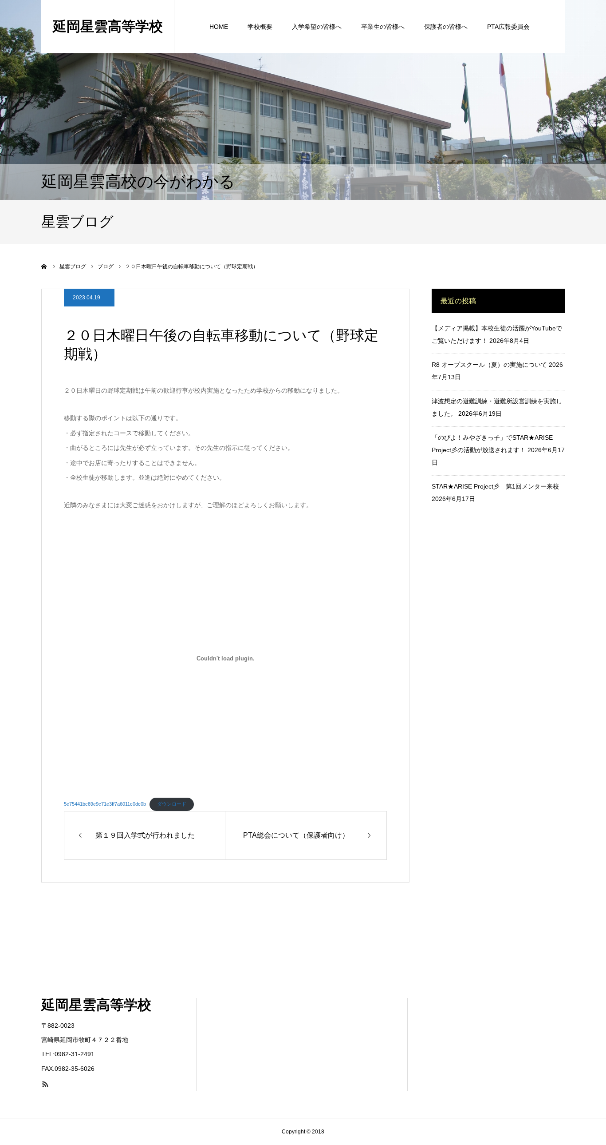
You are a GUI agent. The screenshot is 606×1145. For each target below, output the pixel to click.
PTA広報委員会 (508, 26)
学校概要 (260, 26)
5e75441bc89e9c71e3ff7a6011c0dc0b (105, 804)
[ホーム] (44, 266)
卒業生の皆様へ (383, 26)
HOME (218, 26)
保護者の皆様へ (446, 26)
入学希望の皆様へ (317, 26)
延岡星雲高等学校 (108, 26)
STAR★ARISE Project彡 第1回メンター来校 (495, 486)
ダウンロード (171, 804)
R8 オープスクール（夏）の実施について (489, 364)
